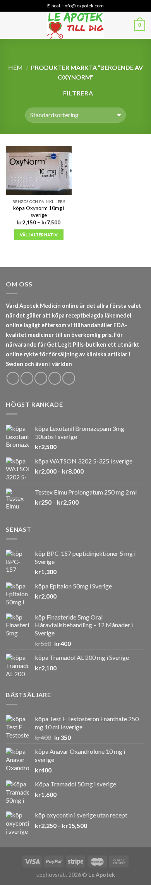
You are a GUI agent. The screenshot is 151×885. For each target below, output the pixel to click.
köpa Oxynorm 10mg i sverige (38, 211)
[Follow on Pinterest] (68, 378)
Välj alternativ (39, 234)
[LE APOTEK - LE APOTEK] (75, 25)
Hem (15, 67)
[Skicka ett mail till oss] (54, 378)
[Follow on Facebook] (13, 378)
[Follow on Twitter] (40, 378)
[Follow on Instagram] (27, 378)
